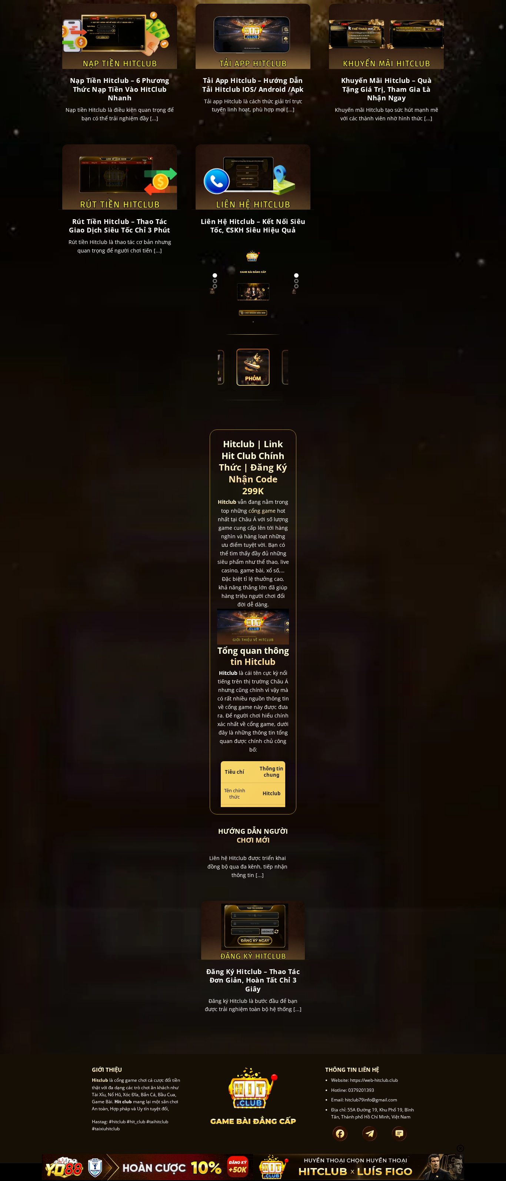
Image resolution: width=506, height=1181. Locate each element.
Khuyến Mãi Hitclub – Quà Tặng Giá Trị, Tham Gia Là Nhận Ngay (386, 89)
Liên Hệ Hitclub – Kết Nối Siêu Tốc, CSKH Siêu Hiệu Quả (253, 225)
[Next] (208, 296)
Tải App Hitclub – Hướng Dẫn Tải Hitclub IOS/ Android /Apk (253, 84)
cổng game (262, 511)
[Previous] (216, 296)
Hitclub (227, 502)
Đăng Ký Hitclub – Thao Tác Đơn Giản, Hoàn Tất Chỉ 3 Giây (253, 980)
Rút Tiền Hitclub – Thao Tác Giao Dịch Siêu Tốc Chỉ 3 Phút (119, 225)
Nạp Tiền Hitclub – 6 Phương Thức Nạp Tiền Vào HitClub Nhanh (119, 89)
